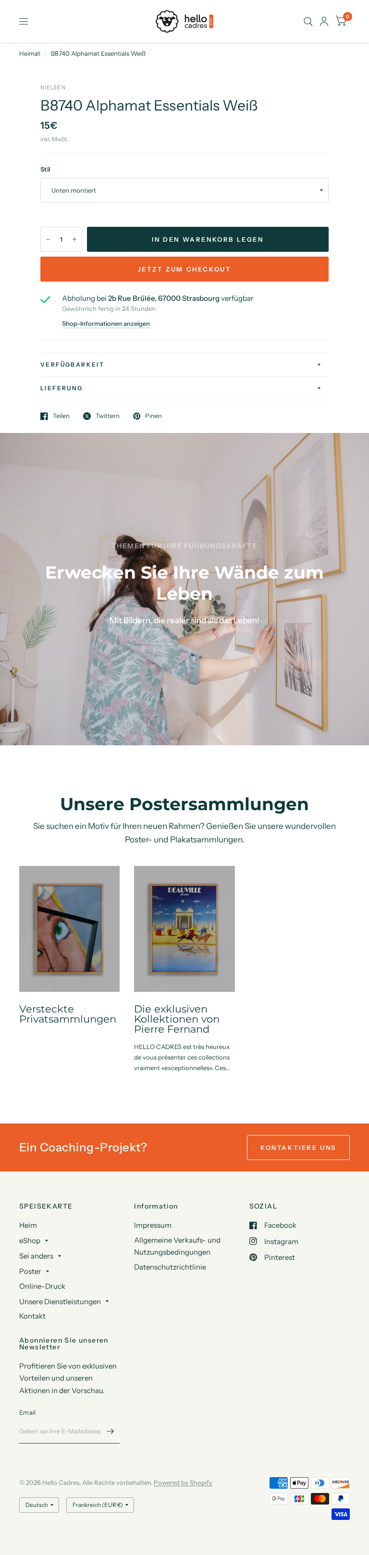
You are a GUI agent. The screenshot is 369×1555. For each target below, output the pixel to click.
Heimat (29, 53)
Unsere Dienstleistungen (60, 1301)
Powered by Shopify (183, 1482)
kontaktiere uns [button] (298, 1147)
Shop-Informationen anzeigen (106, 324)
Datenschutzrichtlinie (170, 1266)
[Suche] (308, 21)
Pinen (153, 416)
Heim (28, 1225)
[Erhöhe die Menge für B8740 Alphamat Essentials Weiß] (74, 239)
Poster (30, 1271)
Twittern (108, 416)
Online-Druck (42, 1286)
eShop (29, 1240)
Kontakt (32, 1316)
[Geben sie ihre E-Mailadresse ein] (110, 1431)
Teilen (61, 416)
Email (27, 1412)
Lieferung (61, 388)
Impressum (153, 1225)
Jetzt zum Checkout (185, 269)
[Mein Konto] (324, 21)
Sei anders (36, 1255)
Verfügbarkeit (72, 364)
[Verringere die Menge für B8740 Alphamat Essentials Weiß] (48, 239)
